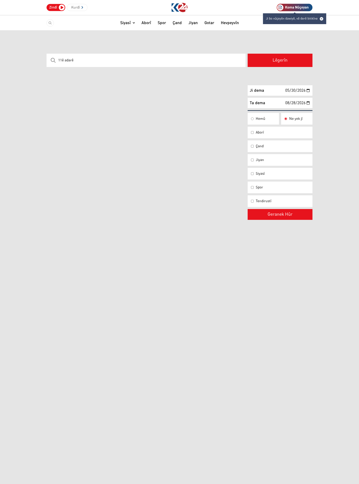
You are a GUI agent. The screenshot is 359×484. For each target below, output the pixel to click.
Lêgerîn (280, 60)
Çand (177, 23)
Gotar (209, 23)
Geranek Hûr (280, 214)
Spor (162, 23)
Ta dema (257, 103)
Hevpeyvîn (230, 23)
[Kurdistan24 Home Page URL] (180, 7)
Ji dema (257, 90)
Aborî (146, 23)
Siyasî (125, 23)
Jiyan (193, 23)
